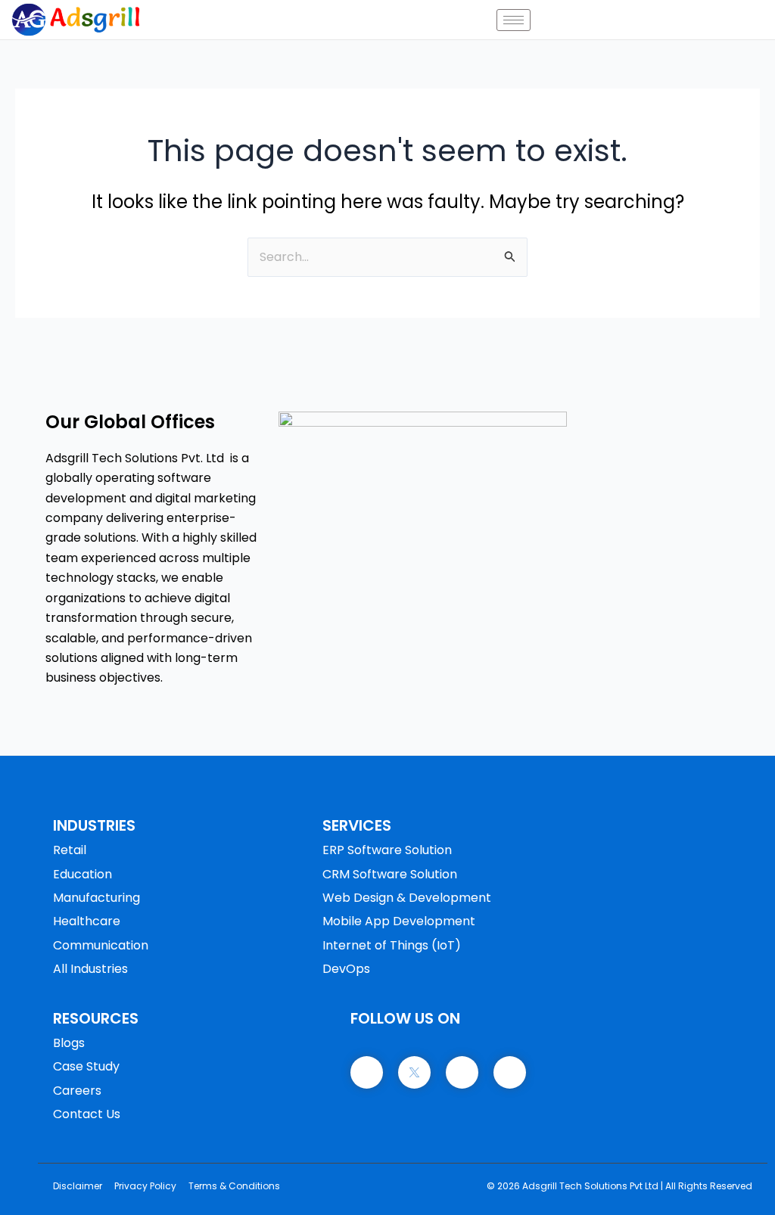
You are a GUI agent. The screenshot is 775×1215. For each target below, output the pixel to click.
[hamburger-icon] (513, 20)
